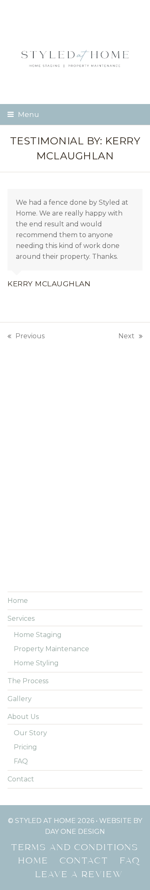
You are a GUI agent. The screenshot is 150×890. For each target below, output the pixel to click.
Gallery (20, 699)
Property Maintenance (51, 649)
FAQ (21, 761)
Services (21, 618)
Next (126, 337)
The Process (28, 681)
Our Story (30, 733)
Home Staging (38, 635)
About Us (23, 717)
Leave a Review (79, 875)
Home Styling (36, 663)
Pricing (25, 747)
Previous (26, 337)
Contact (21, 779)
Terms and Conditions (75, 848)
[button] (23, 114)
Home (18, 601)
